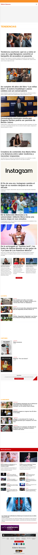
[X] (17, 544)
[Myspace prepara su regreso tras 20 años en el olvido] (6, 412)
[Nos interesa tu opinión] (19, 535)
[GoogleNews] (19, 544)
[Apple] (21, 544)
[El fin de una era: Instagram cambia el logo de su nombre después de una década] (19, 171)
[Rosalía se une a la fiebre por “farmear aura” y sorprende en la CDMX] (28, 457)
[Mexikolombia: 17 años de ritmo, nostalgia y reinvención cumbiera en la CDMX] (3, 485)
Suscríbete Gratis (19, 378)
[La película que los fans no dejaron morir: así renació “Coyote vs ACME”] (22, 474)
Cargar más (19, 277)
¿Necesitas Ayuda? (19, 541)
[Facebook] (14, 544)
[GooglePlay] (24, 544)
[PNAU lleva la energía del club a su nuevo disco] (22, 485)
